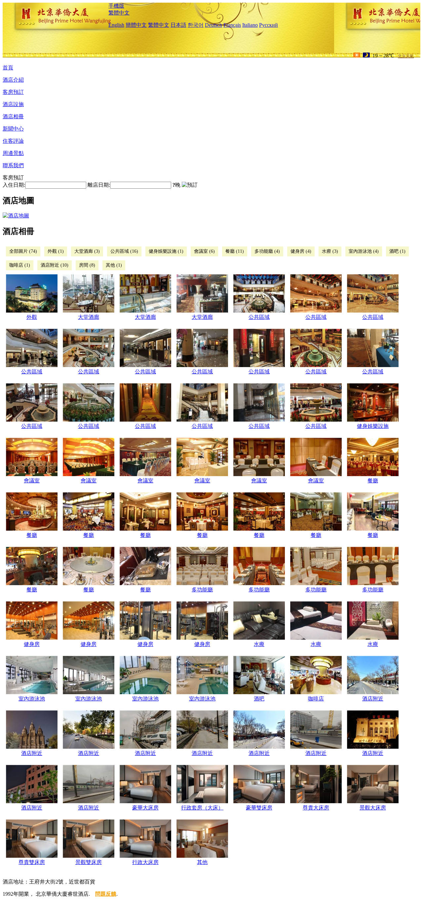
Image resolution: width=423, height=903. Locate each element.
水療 (259, 644)
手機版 (116, 6)
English (116, 25)
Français (232, 25)
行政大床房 (145, 862)
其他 (202, 862)
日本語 (178, 25)
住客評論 (13, 141)
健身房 (32, 644)
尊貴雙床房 (32, 862)
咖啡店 (316, 698)
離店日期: (99, 185)
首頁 (8, 67)
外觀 (31, 317)
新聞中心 (13, 129)
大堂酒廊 (88, 317)
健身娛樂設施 (373, 426)
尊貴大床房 (316, 807)
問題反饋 (105, 894)
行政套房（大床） (202, 807)
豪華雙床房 (259, 807)
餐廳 (372, 480)
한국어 (196, 25)
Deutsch (213, 25)
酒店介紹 (13, 80)
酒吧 (259, 698)
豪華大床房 (145, 807)
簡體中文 (136, 25)
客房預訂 (13, 92)
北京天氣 (406, 56)
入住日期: (14, 185)
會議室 (32, 480)
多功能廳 (202, 589)
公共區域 (259, 317)
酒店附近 (372, 698)
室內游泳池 (32, 698)
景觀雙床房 (88, 862)
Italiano (250, 25)
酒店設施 (13, 104)
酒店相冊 (13, 116)
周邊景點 (13, 153)
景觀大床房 (373, 807)
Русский (268, 25)
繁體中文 (119, 13)
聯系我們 (13, 165)
